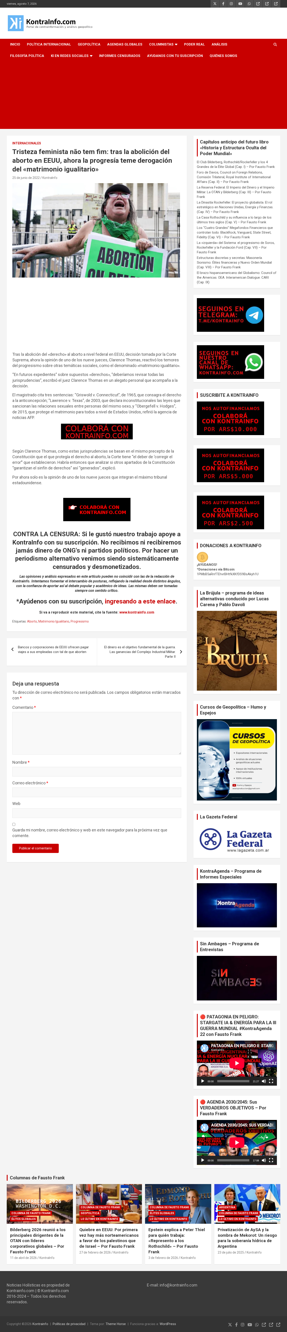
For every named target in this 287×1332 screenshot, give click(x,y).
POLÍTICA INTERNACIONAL (49, 44)
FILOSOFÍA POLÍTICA (27, 56)
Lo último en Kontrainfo (99, 1219)
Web (16, 803)
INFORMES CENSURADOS (119, 56)
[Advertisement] (143, 95)
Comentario (24, 707)
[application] (237, 1063)
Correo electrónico (30, 783)
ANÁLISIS (219, 44)
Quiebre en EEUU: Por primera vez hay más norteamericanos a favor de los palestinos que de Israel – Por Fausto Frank (109, 1238)
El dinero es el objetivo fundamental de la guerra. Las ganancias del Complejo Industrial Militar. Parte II (140, 652)
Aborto (32, 621)
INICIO (15, 44)
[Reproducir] (202, 1081)
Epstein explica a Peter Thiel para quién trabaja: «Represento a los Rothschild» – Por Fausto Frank (176, 1240)
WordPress (168, 1324)
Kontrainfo (40, 1324)
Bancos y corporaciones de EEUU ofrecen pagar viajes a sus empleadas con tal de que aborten (53, 649)
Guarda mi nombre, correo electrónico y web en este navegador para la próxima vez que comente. (89, 833)
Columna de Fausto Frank (31, 1213)
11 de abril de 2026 (23, 1258)
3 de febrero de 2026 (163, 1258)
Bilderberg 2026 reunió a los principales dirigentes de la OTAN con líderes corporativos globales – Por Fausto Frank (37, 1240)
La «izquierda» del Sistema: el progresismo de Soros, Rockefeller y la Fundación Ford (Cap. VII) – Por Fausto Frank (236, 247)
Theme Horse (116, 1324)
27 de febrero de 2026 (95, 1252)
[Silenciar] (264, 1081)
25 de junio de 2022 (26, 178)
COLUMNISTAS (161, 44)
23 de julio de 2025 (231, 1252)
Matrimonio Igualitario (53, 621)
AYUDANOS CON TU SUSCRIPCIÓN (175, 56)
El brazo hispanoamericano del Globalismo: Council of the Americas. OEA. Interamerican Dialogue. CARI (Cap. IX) (236, 277)
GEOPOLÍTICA (89, 44)
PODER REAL (194, 44)
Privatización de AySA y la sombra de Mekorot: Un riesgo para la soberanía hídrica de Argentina (247, 1238)
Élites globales (23, 1219)
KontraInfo (49, 178)
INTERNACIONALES (26, 143)
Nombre (21, 762)
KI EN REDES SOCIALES (70, 56)
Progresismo (80, 621)
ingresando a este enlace (140, 601)
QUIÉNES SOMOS (223, 56)
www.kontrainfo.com (136, 612)
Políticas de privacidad (69, 1324)
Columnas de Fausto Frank (37, 1177)
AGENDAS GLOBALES (124, 44)
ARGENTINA (227, 1207)
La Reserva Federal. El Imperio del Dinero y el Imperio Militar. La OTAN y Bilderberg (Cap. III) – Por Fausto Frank (235, 192)
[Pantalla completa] (271, 1081)
